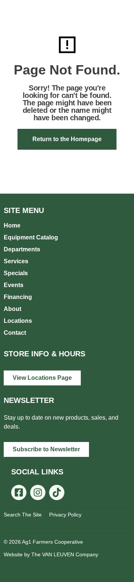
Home (12, 225)
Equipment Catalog (31, 237)
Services (16, 261)
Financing (18, 297)
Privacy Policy (65, 515)
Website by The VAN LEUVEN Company (51, 554)
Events (13, 285)
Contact (15, 333)
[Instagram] (37, 492)
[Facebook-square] (18, 492)
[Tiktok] (56, 492)
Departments (22, 249)
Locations (18, 321)
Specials (16, 273)
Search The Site (23, 515)
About (12, 309)
